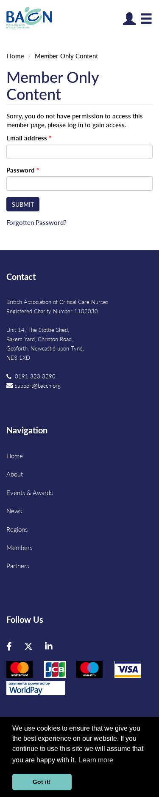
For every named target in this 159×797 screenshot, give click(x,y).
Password (22, 169)
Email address (28, 137)
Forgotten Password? (36, 222)
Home (15, 55)
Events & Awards (29, 492)
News (14, 510)
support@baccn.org (38, 385)
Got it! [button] (42, 781)
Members (19, 547)
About (14, 473)
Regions (17, 529)
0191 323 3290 (35, 376)
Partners (17, 565)
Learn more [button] (96, 760)
